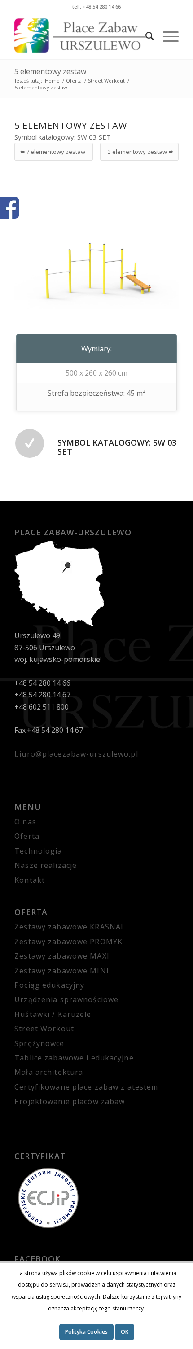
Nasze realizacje (45, 865)
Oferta (26, 836)
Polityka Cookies (86, 1332)
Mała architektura (48, 1072)
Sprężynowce (39, 1043)
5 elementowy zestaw (50, 71)
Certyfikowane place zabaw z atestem (86, 1087)
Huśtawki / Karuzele (52, 1014)
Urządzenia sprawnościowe (66, 999)
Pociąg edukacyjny (49, 985)
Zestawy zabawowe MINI (61, 971)
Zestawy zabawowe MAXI (62, 956)
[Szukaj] (145, 36)
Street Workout (44, 1029)
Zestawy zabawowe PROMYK (68, 941)
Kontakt (29, 880)
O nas (25, 822)
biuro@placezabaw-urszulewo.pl (76, 754)
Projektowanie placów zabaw (69, 1101)
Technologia (38, 851)
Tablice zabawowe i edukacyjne (73, 1058)
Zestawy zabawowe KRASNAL (69, 927)
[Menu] (166, 36)
